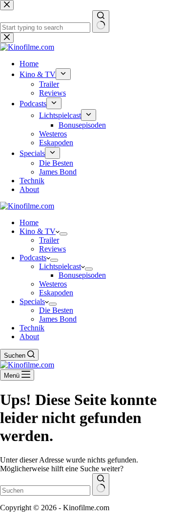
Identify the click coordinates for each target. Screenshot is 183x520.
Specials (32, 301)
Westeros (53, 284)
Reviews (52, 249)
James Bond (58, 319)
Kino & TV (38, 231)
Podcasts (33, 257)
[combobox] (45, 490)
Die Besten (56, 310)
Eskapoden (56, 293)
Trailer (49, 240)
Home (29, 222)
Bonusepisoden (82, 275)
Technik (32, 328)
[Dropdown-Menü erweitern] (63, 233)
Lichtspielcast (60, 266)
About (29, 336)
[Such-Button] (100, 484)
